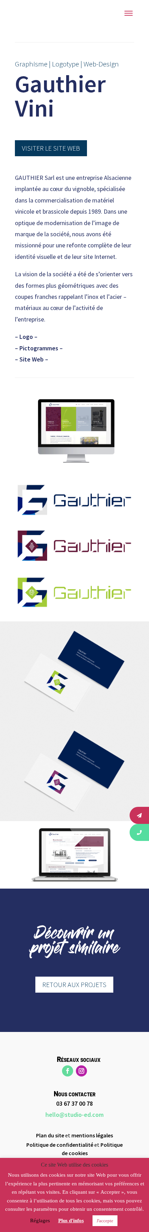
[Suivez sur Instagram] (81, 1070)
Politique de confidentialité (59, 1144)
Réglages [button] (40, 1220)
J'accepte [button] (105, 1220)
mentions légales (92, 1135)
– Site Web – (31, 359)
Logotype (65, 64)
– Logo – (26, 337)
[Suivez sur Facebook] (67, 1070)
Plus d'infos (71, 1220)
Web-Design (101, 64)
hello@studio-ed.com (74, 1115)
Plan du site (50, 1135)
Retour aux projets (74, 984)
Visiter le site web (51, 148)
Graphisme (31, 64)
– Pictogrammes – (39, 348)
